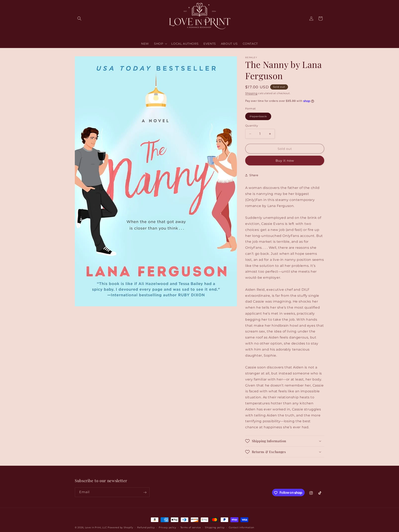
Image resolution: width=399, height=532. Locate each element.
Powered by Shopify (120, 527)
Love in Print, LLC (96, 527)
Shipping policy (215, 527)
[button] (79, 18)
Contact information (241, 527)
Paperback (260, 117)
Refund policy (146, 527)
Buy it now (285, 161)
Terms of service (190, 527)
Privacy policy (167, 527)
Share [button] (253, 175)
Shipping (251, 93)
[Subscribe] (144, 492)
